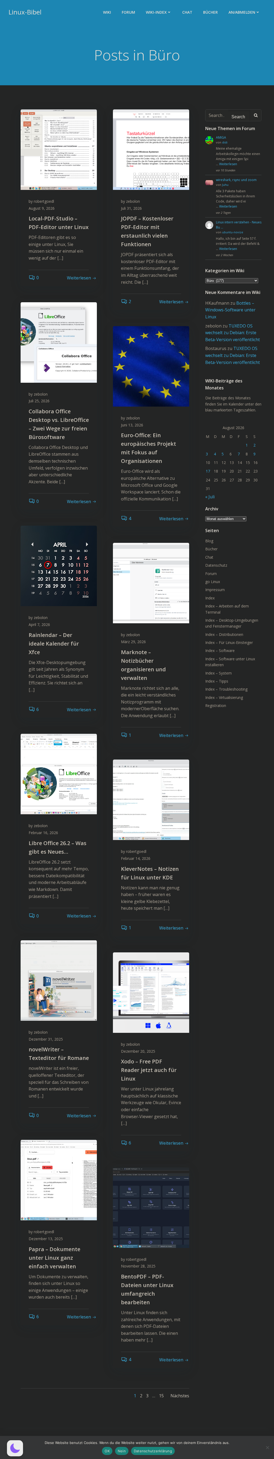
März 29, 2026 (133, 641)
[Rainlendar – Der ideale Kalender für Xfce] (59, 566)
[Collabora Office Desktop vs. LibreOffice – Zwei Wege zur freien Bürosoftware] (59, 342)
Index (210, 597)
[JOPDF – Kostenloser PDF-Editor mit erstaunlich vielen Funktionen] (151, 149)
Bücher (210, 12)
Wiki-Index (156, 12)
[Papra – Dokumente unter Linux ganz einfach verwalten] (59, 1180)
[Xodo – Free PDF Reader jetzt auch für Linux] (151, 992)
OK (107, 1451)
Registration (215, 705)
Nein (122, 1451)
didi (224, 142)
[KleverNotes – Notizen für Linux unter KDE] (151, 799)
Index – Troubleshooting (226, 689)
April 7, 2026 (39, 624)
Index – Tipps (216, 681)
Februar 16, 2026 (43, 832)
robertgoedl (44, 201)
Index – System (218, 673)
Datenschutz (216, 565)
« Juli (210, 497)
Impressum (215, 589)
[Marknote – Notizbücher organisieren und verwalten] (151, 583)
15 (161, 1396)
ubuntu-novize (232, 232)
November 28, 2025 (138, 1266)
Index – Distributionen (224, 634)
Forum (128, 12)
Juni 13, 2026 (132, 425)
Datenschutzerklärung (153, 1451)
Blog (209, 540)
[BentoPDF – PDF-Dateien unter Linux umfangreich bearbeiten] (151, 1207)
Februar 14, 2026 (135, 858)
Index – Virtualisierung (224, 697)
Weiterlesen (228, 164)
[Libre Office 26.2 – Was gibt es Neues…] (59, 774)
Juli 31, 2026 (131, 208)
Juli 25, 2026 (39, 400)
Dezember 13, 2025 (46, 1238)
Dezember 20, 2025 (138, 1051)
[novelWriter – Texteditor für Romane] (59, 980)
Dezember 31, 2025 (46, 1039)
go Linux (212, 581)
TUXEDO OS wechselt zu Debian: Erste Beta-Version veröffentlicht (232, 332)
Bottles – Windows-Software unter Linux (230, 310)
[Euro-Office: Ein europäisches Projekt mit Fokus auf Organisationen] (151, 366)
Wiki (107, 12)
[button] (15, 1448)
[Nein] (267, 1447)
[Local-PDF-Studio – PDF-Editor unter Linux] (59, 149)
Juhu (225, 185)
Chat (187, 12)
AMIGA (221, 137)
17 (208, 471)
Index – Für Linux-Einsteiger (229, 642)
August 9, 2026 (42, 208)
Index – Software (220, 650)
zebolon (133, 201)
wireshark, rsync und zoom (236, 180)
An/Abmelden (242, 12)
